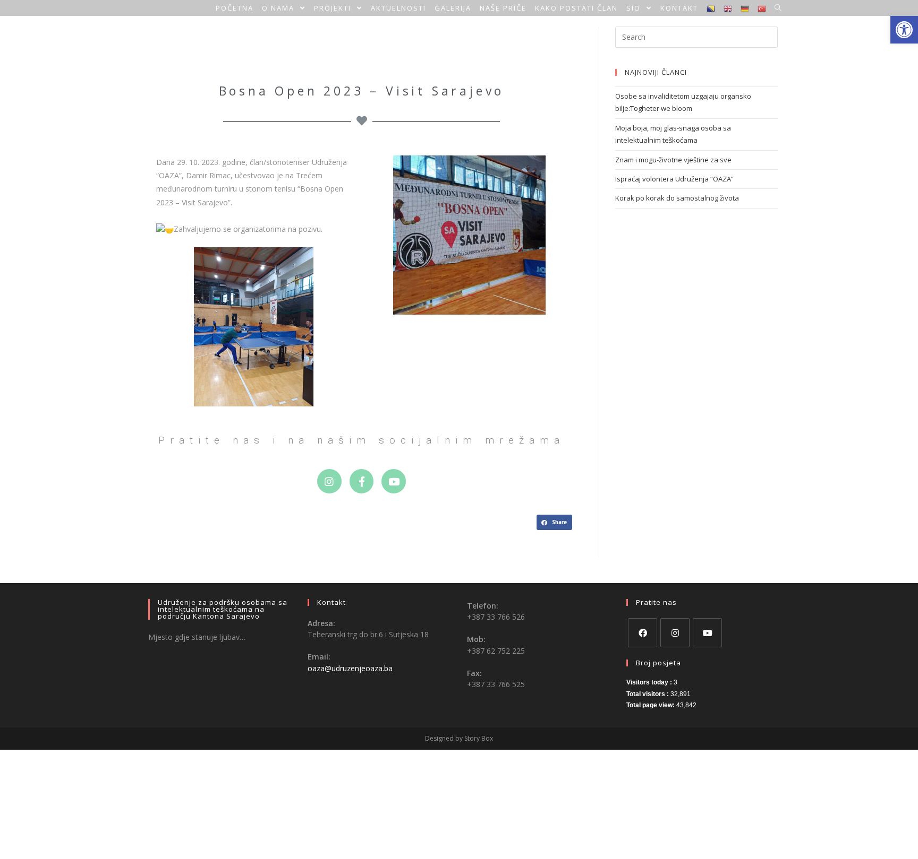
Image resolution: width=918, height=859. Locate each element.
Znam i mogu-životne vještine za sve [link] (673, 159)
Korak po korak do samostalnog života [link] (677, 198)
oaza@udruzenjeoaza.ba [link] (350, 668)
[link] (904, 30)
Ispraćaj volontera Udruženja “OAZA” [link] (674, 179)
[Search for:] (696, 36)
